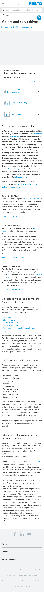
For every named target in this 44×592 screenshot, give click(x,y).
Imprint (4, 570)
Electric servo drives (10, 322)
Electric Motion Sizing (10, 168)
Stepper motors (9, 320)
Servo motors (8, 317)
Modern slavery (33, 575)
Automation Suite (20, 177)
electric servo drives (24, 184)
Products (6, 15)
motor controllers (33, 461)
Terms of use (38, 570)
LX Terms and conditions (35, 581)
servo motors (18, 461)
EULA (23, 581)
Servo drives (14, 136)
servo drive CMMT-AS (31, 198)
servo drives (37, 133)
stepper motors (16, 186)
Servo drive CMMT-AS (10, 216)
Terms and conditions (26, 570)
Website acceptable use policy (11, 581)
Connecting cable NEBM (11, 289)
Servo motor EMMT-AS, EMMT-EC (14, 257)
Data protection (13, 570)
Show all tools (34, 81)
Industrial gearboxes (11, 325)
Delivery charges (10, 575)
